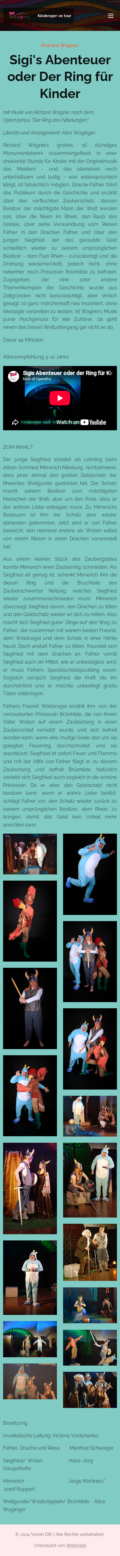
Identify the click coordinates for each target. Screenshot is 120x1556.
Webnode (76, 1545)
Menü (111, 15)
